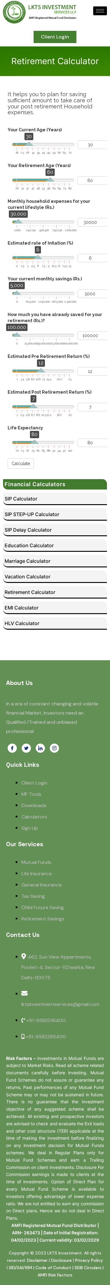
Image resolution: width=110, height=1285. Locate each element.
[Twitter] (26, 748)
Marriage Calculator (27, 561)
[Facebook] (12, 748)
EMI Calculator (21, 608)
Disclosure (61, 1260)
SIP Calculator (21, 499)
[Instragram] (54, 748)
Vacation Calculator (27, 576)
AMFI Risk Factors (55, 1275)
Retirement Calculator (30, 592)
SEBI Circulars (88, 1267)
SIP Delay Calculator (28, 530)
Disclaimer (37, 1260)
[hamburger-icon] (100, 10)
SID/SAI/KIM (20, 1267)
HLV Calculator (22, 623)
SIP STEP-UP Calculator (32, 514)
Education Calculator (29, 545)
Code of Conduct (53, 1267)
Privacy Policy (89, 1260)
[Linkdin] (40, 748)
